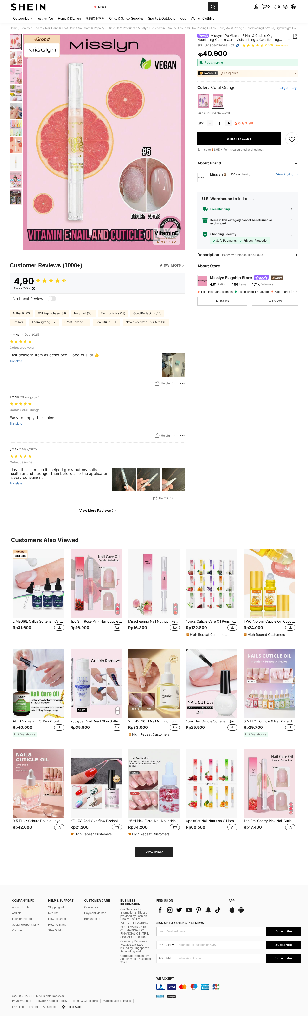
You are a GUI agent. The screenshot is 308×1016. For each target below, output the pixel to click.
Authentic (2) (21, 313)
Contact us (91, 907)
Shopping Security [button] (223, 234)
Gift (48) (18, 322)
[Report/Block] (182, 383)
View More (154, 852)
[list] (190, 910)
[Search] (213, 6)
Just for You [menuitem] (45, 18)
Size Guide (55, 930)
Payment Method (95, 913)
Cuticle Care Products (120, 28)
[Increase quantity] (228, 123)
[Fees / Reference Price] (229, 54)
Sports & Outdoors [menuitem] (161, 18)
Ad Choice (50, 1007)
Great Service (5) (75, 322)
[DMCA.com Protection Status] (171, 996)
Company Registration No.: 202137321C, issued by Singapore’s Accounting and (135, 946)
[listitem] (38, 595)
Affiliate (17, 913)
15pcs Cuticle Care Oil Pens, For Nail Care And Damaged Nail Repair (211, 621)
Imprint (33, 1007)
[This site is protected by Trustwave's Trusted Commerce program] (160, 996)
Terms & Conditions (85, 1001)
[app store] (232, 912)
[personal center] (256, 7)
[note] (207, 634)
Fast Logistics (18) (113, 313)
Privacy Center (21, 1001)
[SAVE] (291, 138)
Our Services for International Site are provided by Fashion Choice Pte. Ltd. (134, 914)
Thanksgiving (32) (44, 322)
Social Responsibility (25, 924)
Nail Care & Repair (90, 28)
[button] (285, 7)
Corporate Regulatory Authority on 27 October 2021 (135, 959)
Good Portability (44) (147, 313)
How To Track (57, 924)
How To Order (57, 919)
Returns (53, 913)
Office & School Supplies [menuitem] (126, 18)
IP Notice (18, 1007)
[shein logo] (28, 6)
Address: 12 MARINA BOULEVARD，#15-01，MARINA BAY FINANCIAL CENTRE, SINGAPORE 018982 (134, 930)
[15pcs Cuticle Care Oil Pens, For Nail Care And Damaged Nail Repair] (211, 583)
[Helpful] (157, 383)
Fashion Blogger (23, 919)
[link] (266, 6)
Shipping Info (56, 907)
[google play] (241, 912)
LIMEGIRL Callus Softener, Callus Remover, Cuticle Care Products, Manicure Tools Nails (38, 621)
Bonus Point (92, 919)
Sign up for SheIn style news (180, 922)
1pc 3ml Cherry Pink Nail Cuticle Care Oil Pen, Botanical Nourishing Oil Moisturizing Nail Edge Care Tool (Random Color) (269, 821)
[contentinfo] (228, 987)
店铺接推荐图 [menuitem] (95, 18)
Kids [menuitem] (183, 18)
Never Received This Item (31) (146, 322)
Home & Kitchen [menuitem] (69, 18)
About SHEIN (20, 907)
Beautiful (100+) (106, 322)
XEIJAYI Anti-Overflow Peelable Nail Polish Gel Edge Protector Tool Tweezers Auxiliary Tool (96, 821)
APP (232, 900)
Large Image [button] (288, 88)
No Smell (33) (83, 313)
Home (14, 28)
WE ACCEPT (165, 978)
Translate (16, 361)
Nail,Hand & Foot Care (60, 28)
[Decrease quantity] (210, 123)
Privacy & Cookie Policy (51, 1001)
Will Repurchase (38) (52, 313)
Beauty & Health (31, 28)
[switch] (52, 298)
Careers (17, 930)
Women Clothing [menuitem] (203, 18)
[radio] (203, 101)
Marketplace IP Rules (117, 1001)
